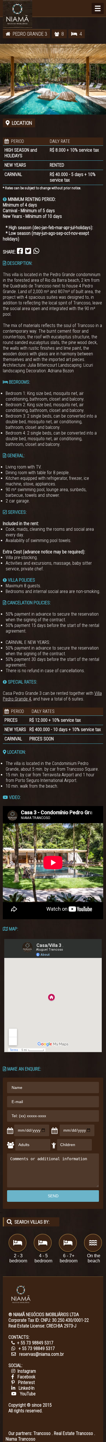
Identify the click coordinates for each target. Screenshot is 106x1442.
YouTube (28, 1393)
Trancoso (42, 1433)
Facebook (26, 1376)
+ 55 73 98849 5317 (35, 1343)
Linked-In (26, 1388)
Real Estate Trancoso (73, 1433)
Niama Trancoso (20, 1439)
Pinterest (26, 1382)
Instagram (27, 1371)
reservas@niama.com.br (41, 1354)
